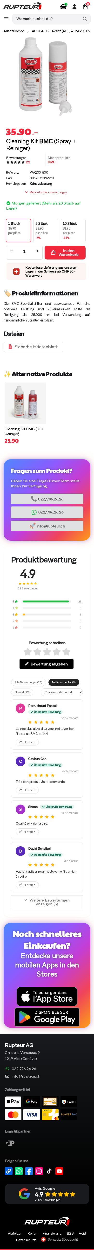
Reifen (32, 1233)
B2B (70, 1233)
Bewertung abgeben (49, 664)
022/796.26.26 (47, 498)
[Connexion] (74, 7)
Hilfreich (29, 742)
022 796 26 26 (24, 1068)
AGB (82, 1233)
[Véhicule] (63, 7)
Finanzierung (51, 1233)
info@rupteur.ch (47, 525)
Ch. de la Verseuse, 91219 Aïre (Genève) (22, 1052)
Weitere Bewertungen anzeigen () (50, 902)
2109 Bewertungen (47, 1200)
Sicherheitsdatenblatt (36, 346)
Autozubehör (14, 31)
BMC (51, 162)
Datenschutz (26, 1240)
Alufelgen (15, 1233)
